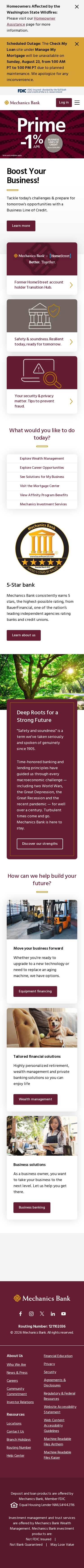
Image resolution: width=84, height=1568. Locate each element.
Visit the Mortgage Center (40, 486)
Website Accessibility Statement (60, 1409)
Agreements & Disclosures (55, 1382)
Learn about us (23, 635)
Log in (64, 102)
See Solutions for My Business (42, 477)
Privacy (49, 1364)
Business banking (32, 1208)
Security (50, 1372)
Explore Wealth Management (42, 459)
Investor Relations (20, 1402)
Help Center (15, 1456)
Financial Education (58, 1356)
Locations (14, 1424)
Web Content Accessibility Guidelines (54, 1425)
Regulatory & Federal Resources (59, 1396)
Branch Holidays (19, 1440)
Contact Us (15, 1432)
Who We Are (16, 1365)
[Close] (76, 6)
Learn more (21, 226)
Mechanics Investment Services (43, 504)
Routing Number (19, 1448)
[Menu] (77, 102)
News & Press (17, 1373)
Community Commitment (17, 1391)
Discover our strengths (40, 844)
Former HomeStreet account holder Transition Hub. (39, 285)
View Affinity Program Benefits (44, 495)
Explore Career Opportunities (42, 468)
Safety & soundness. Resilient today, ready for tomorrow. (39, 342)
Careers (12, 1381)
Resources (16, 1414)
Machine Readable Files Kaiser (57, 1455)
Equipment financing (35, 991)
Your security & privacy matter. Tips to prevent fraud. (34, 401)
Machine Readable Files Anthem (57, 1441)
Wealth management (35, 1099)
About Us (15, 1356)
